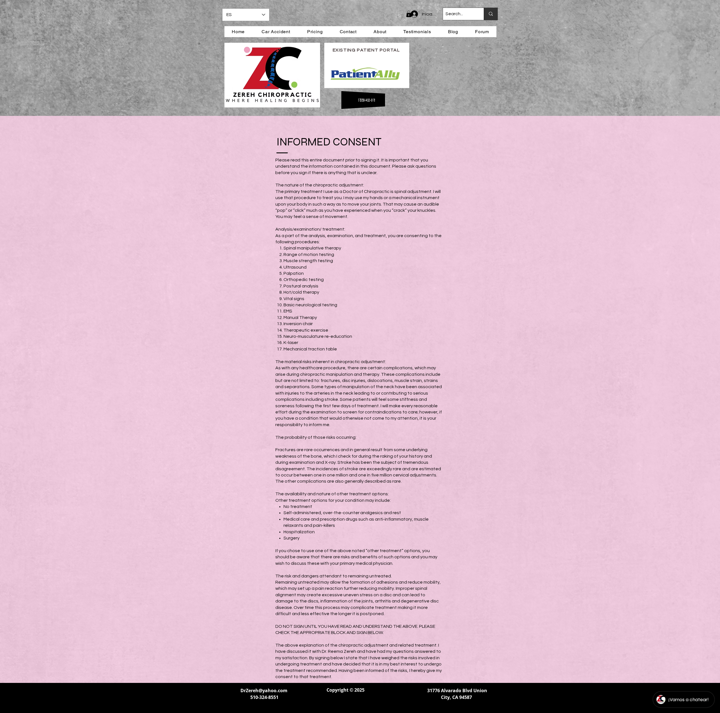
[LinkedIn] (345, 703)
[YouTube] (359, 703)
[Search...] (491, 14)
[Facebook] (331, 703)
